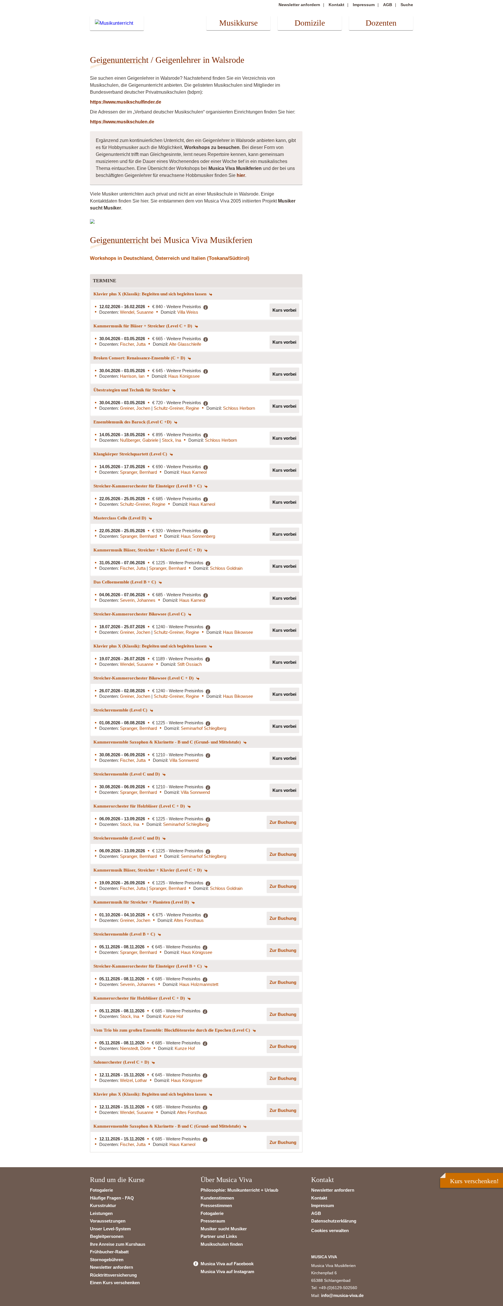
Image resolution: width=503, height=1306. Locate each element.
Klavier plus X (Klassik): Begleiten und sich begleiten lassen (150, 294)
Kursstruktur (103, 1205)
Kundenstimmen (217, 1197)
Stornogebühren (106, 1259)
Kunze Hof (173, 1016)
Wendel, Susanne (136, 312)
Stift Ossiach (189, 664)
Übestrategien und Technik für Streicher (132, 390)
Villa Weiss (187, 312)
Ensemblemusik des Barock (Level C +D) (133, 422)
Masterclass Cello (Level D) (120, 518)
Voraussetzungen (107, 1220)
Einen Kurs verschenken (115, 1282)
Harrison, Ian (132, 376)
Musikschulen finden (222, 1244)
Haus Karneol (194, 472)
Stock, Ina (171, 440)
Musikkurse (238, 22)
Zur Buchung (283, 822)
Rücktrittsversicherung (113, 1275)
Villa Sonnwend (184, 760)
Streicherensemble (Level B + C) (124, 934)
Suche (407, 4)
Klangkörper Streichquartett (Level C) (130, 454)
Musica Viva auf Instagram (227, 1271)
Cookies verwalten (330, 1230)
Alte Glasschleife (185, 344)
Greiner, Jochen (135, 408)
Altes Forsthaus (189, 920)
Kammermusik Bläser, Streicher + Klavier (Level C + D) (148, 550)
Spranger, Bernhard (138, 472)
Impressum (364, 4)
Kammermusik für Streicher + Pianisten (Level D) (141, 902)
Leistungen (101, 1213)
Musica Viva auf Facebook (227, 1263)
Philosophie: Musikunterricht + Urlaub (239, 1190)
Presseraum (213, 1220)
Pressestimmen (216, 1205)
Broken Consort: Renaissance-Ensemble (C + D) (139, 358)
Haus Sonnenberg (198, 536)
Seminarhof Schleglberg (203, 728)
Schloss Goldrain (226, 568)
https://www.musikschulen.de (122, 121)
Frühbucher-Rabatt (109, 1251)
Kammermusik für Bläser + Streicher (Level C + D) (143, 326)
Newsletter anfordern (299, 4)
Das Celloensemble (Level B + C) (125, 582)
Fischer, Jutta (133, 344)
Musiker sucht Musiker (224, 1228)
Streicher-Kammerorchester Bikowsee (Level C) (140, 614)
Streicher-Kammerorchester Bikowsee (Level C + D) (144, 678)
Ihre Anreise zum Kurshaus (117, 1244)
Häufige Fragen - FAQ (112, 1197)
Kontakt (336, 4)
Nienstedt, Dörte (135, 1048)
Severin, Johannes (137, 600)
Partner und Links (219, 1236)
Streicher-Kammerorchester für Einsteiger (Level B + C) (148, 486)
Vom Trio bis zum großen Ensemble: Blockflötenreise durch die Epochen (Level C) (172, 1030)
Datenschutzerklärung (333, 1220)
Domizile (310, 22)
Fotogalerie (101, 1190)
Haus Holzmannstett (198, 984)
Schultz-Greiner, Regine (176, 408)
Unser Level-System (110, 1228)
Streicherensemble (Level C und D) (127, 774)
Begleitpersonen (106, 1236)
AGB (387, 4)
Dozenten (381, 22)
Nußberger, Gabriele (140, 440)
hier (241, 175)
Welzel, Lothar (133, 1080)
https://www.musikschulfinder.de (125, 102)
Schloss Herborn (239, 408)
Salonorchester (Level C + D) (121, 1062)
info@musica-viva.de (342, 1295)
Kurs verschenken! (474, 1181)
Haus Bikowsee (238, 632)
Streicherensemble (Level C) (120, 710)
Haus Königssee (184, 376)
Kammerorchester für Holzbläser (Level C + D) (139, 806)
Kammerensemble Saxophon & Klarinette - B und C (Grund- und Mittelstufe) (167, 742)
